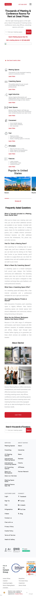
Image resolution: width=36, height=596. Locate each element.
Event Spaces (13, 107)
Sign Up (7, 501)
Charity (20, 463)
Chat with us (9, 522)
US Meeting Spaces (8, 455)
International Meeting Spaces (10, 459)
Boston (7, 193)
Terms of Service (10, 535)
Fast (10, 133)
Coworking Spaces (15, 81)
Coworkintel (22, 583)
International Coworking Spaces (10, 463)
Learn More (12, 76)
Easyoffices (21, 578)
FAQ (6, 505)
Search (28, 32)
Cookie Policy (9, 531)
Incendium (5, 587)
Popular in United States (18, 172)
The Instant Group (23, 580)
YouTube (22, 509)
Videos (7, 513)
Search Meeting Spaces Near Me (18, 37)
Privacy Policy (9, 526)
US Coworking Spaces (9, 468)
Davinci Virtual (22, 585)
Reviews (20, 458)
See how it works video (13, 60)
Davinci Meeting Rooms (9, 585)
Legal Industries (14, 94)
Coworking (8, 450)
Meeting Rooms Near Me (9, 485)
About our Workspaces (8, 472)
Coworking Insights (7, 583)
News (20, 454)
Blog (21, 514)
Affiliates (21, 467)
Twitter (22, 501)
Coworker (5, 580)
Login (6, 496)
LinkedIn (22, 505)
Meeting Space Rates (9, 480)
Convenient (12, 120)
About (20, 446)
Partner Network (23, 471)
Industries (21, 450)
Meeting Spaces (14, 70)
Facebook (23, 496)
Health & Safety (10, 539)
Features (11, 159)
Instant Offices (6, 578)
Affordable (12, 146)
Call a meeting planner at (18, 40)
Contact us (8, 518)
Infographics (8, 509)
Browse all (18, 201)
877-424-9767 (23, 4)
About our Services (11, 476)
